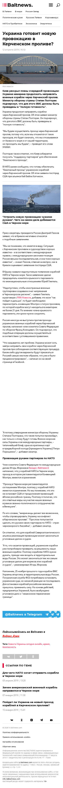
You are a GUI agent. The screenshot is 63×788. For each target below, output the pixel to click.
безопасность (9, 647)
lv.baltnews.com (25, 762)
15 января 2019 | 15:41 (14, 710)
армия (46, 644)
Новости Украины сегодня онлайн (25, 644)
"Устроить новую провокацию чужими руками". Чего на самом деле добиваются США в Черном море (29, 219)
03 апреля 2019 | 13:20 (14, 680)
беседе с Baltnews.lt (39, 468)
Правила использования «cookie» (16, 737)
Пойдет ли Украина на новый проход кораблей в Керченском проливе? (28, 703)
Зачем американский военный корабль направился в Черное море (30, 689)
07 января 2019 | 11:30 (14, 695)
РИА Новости (24, 297)
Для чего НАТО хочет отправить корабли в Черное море (31, 674)
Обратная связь (9, 746)
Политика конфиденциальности (16, 732)
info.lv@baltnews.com (11, 779)
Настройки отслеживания (13, 742)
